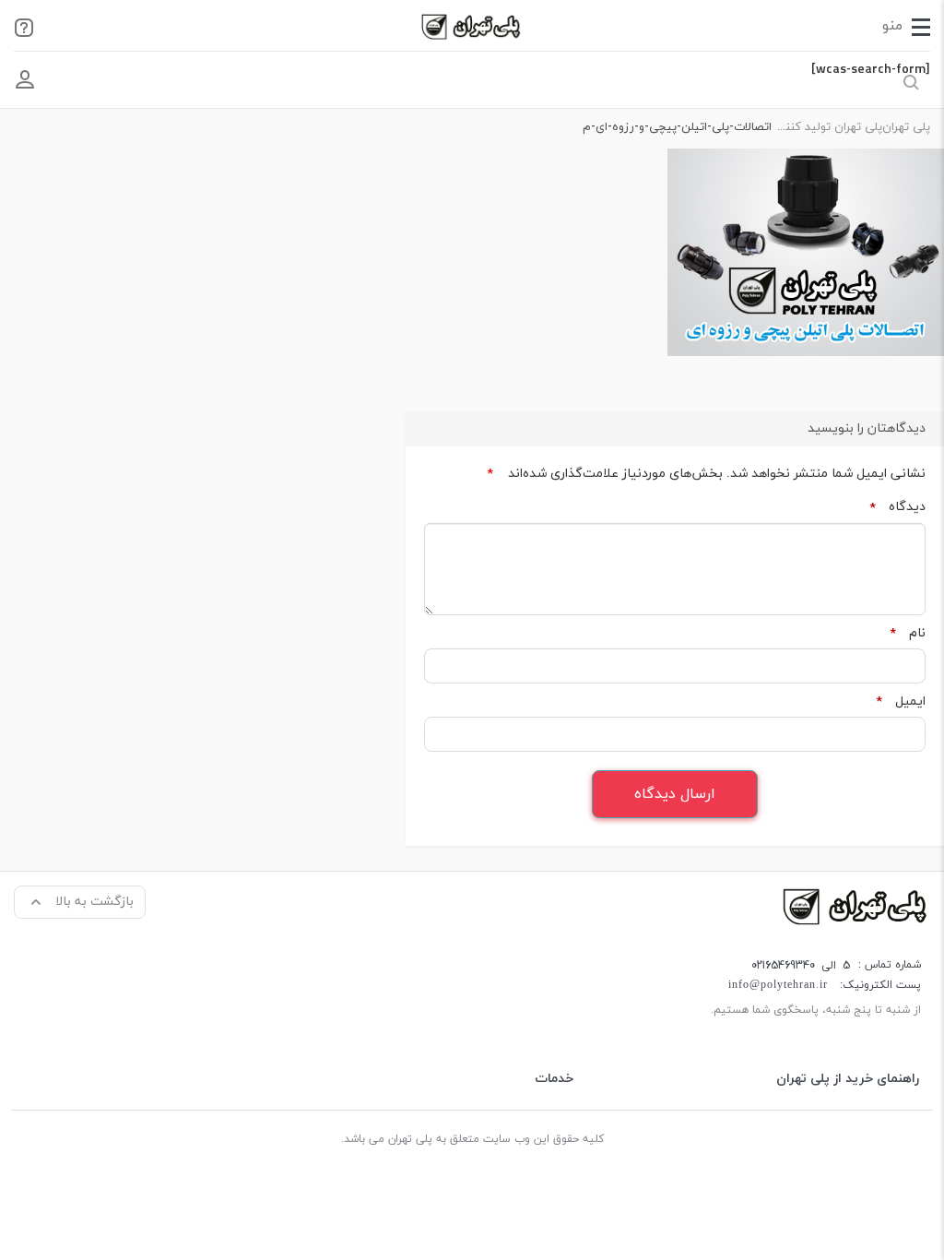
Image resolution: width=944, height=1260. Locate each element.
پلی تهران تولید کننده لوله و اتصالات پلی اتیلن (827, 127)
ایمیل (901, 702)
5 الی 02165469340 (800, 965)
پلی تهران (906, 127)
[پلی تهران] (856, 905)
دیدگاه (897, 507)
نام (908, 633)
